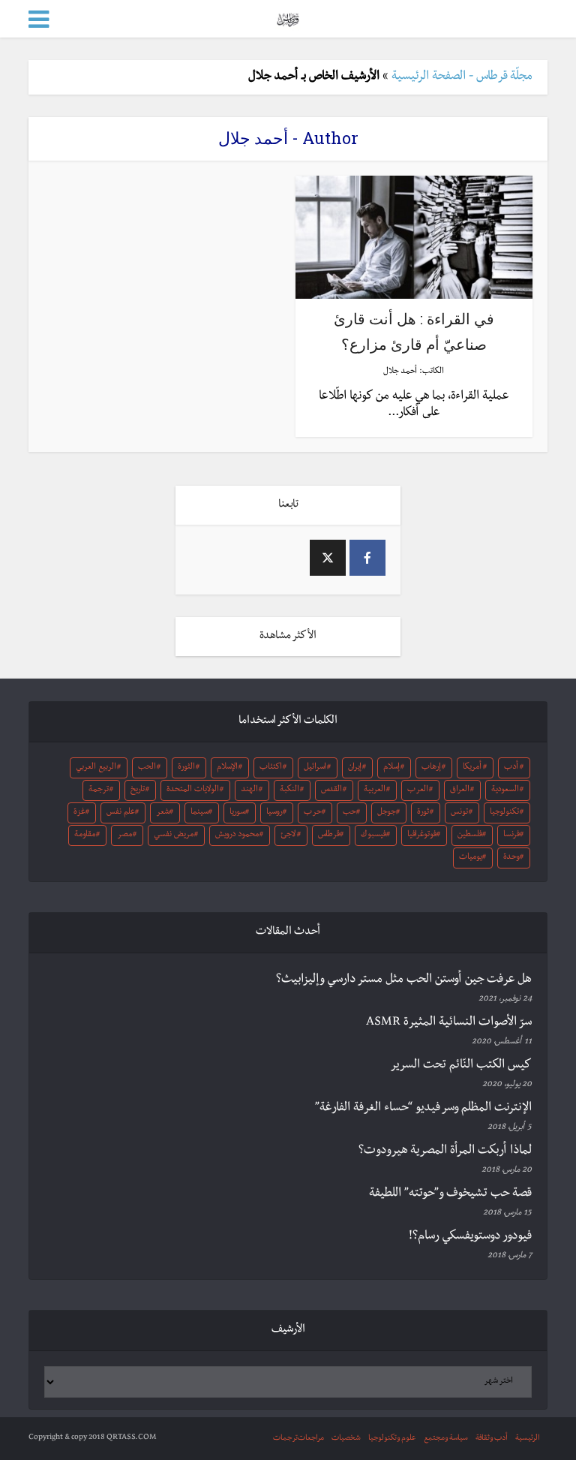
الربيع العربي (96, 768)
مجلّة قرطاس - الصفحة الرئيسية (462, 77)
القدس (331, 790)
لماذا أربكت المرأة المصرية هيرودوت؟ (445, 1151)
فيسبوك (373, 835)
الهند (249, 790)
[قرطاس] (287, 18)
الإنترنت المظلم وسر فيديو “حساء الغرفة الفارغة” (423, 1108)
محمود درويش (237, 835)
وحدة (511, 858)
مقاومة (84, 835)
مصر (124, 835)
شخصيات (346, 1438)
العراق (460, 790)
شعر (163, 813)
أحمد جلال (400, 372)
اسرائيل (315, 768)
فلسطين (470, 835)
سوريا (237, 813)
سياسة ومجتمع (446, 1438)
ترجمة (98, 790)
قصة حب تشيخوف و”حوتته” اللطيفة (450, 1194)
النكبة (289, 790)
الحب (147, 768)
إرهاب (431, 768)
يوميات (470, 858)
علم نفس (120, 813)
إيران (355, 768)
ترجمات (285, 1438)
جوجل (386, 813)
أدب (511, 768)
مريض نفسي (174, 835)
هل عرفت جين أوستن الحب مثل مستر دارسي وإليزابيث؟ (404, 980)
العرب (417, 790)
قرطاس (329, 835)
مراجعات (311, 1438)
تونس (459, 813)
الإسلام (227, 768)
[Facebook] (368, 558)
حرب (313, 813)
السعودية (505, 790)
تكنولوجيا (504, 813)
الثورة (186, 768)
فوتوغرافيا (421, 835)
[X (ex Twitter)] (328, 558)
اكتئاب (271, 768)
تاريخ (137, 790)
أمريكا (472, 768)
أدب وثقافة (492, 1438)
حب (349, 813)
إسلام (391, 768)
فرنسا (511, 835)
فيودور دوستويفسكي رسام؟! (470, 1237)
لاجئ (288, 835)
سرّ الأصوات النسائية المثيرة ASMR (449, 1023)
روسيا (274, 813)
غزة (80, 813)
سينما (199, 813)
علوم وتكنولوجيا (392, 1438)
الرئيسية (527, 1438)
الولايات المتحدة (192, 790)
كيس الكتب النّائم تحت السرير (461, 1065)
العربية (375, 790)
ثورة (423, 813)
